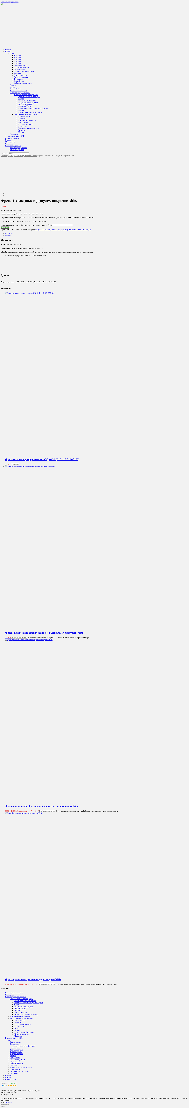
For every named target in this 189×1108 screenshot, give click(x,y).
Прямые (13, 1056)
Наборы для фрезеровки (23, 83)
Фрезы (12, 53)
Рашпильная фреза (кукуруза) (25, 1046)
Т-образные (18, 79)
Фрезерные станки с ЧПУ (14, 136)
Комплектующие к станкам (20, 93)
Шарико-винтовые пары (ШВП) (30, 112)
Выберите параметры (19, 638)
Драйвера (21, 118)
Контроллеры (23, 122)
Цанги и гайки (10, 1079)
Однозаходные (15, 1042)
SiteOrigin (8, 1102)
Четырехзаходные (84, 230)
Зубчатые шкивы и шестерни (29, 97)
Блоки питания (24, 116)
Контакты (9, 144)
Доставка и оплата (12, 138)
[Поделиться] (6, 1104)
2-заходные (18, 57)
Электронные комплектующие (25, 114)
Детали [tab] (8, 235)
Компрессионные (20, 75)
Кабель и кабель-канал (22, 1024)
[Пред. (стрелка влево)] (2, 1106)
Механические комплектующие (26, 95)
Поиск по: (4, 153)
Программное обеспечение (20, 1016)
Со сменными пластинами (24, 71)
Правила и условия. (17, 150)
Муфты (21, 99)
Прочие (21, 110)
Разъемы (21, 130)
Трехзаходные (15, 1048)
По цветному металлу (22, 77)
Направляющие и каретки (28, 103)
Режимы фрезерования (18, 148)
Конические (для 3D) (17, 1060)
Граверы (13, 85)
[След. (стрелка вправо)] (4, 1106)
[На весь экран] (4, 1104)
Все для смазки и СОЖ (18, 91)
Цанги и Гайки (15, 89)
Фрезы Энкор (19, 81)
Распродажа (14, 134)
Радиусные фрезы (20, 65)
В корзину (5, 227)
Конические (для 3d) (21, 67)
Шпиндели (22, 126)
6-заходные (18, 63)
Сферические (15, 1058)
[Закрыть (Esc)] (8, 1104)
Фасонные (18, 73)
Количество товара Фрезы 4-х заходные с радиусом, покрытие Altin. (26, 225)
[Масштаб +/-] (2, 1104)
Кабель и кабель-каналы (27, 120)
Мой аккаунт (10, 142)
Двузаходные (14, 1044)
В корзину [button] (15, 464)
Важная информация (13, 146)
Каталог (8, 51)
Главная (8, 50)
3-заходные (18, 59)
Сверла (12, 87)
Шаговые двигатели (25, 124)
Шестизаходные (16, 1052)
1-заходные (18, 55)
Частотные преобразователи (28, 128)
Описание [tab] (9, 233)
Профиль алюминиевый (27, 101)
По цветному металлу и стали (25, 156)
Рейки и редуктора (25, 104)
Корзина (8, 140)
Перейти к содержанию (9, 2)
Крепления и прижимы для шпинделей (33, 108)
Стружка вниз (19, 69)
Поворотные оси (24, 106)
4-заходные (18, 61)
